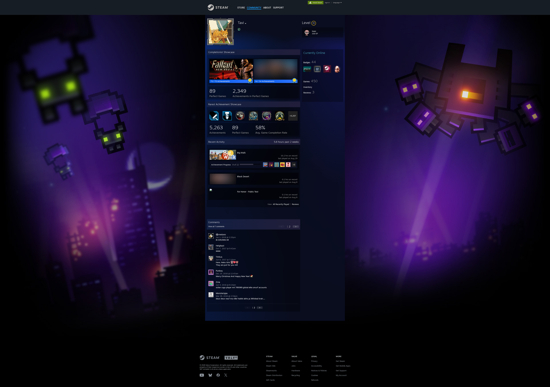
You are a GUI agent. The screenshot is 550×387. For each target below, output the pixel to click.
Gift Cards (270, 380)
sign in (327, 3)
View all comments (216, 227)
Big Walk (241, 152)
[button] (322, 23)
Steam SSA (270, 366)
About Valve (296, 361)
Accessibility (316, 366)
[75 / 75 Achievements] (231, 79)
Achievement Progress (221, 164)
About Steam (272, 361)
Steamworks (271, 370)
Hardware (295, 370)
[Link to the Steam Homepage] (218, 10)
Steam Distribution (274, 375)
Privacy (314, 361)
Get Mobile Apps (343, 366)
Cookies (314, 375)
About (267, 7)
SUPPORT (278, 7)
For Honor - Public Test (247, 191)
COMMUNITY (254, 7)
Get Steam (340, 361)
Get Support (341, 370)
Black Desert (243, 176)
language (336, 3)
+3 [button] (294, 164)
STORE (241, 7)
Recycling (295, 375)
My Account (341, 375)
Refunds (314, 380)
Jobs (293, 366)
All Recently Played (281, 204)
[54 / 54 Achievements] (275, 79)
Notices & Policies (319, 370)
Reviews (295, 204)
